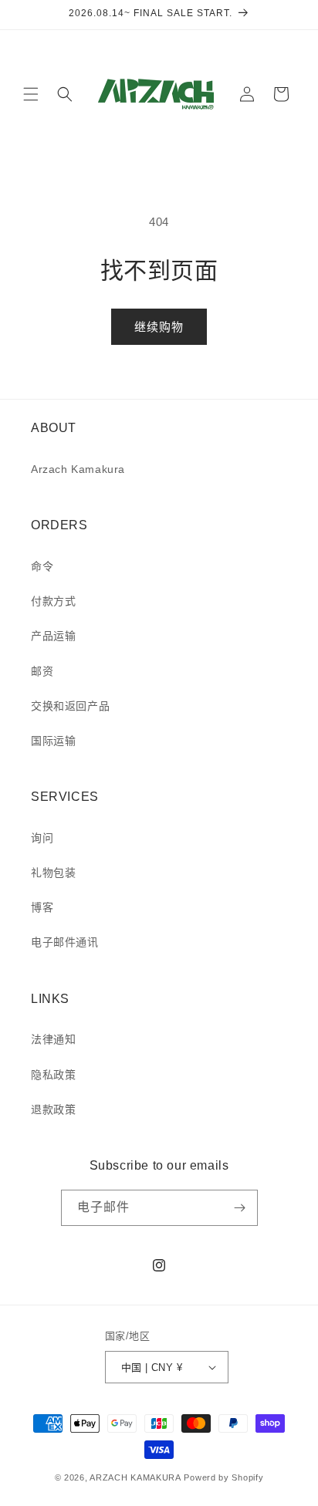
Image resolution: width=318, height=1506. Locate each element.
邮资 (42, 671)
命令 (42, 566)
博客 (42, 907)
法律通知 (53, 1039)
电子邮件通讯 (65, 942)
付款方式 (53, 601)
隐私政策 (53, 1075)
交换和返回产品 (70, 706)
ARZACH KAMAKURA (135, 1477)
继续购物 (159, 326)
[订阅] (240, 1208)
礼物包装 (53, 872)
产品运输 (53, 636)
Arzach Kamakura (78, 469)
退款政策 (53, 1109)
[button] (31, 94)
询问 (42, 838)
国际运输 (53, 740)
